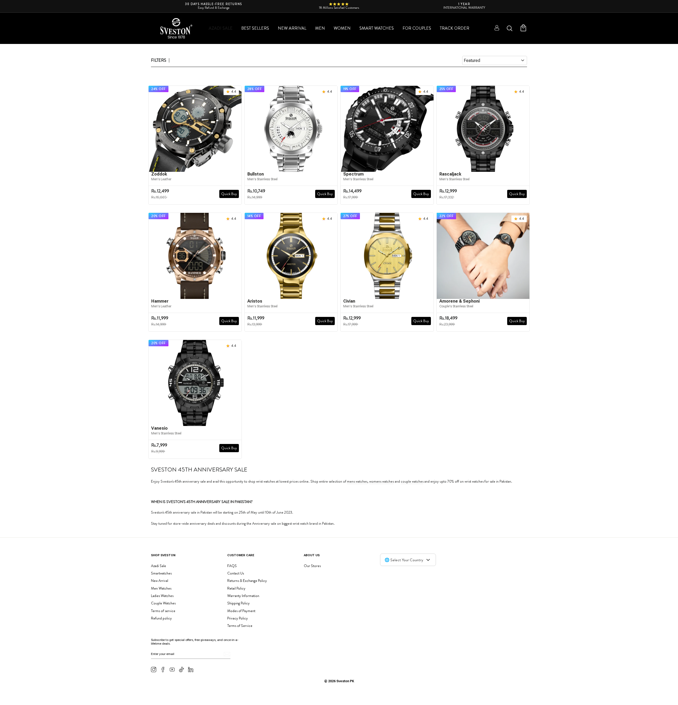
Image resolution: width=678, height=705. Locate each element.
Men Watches (161, 588)
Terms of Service (239, 625)
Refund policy (161, 618)
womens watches (381, 481)
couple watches (412, 481)
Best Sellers (255, 28)
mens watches (357, 481)
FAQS (232, 565)
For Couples (417, 28)
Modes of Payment (241, 610)
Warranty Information (243, 595)
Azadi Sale (221, 28)
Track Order (454, 28)
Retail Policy (236, 588)
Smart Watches (376, 28)
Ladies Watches (162, 595)
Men (320, 28)
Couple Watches (163, 603)
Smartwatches (161, 573)
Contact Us (235, 573)
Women (342, 28)
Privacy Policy (237, 618)
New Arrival (292, 28)
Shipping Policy (238, 603)
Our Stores (312, 565)
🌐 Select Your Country (404, 560)
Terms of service (163, 610)
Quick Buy (229, 193)
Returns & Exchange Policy (247, 580)
